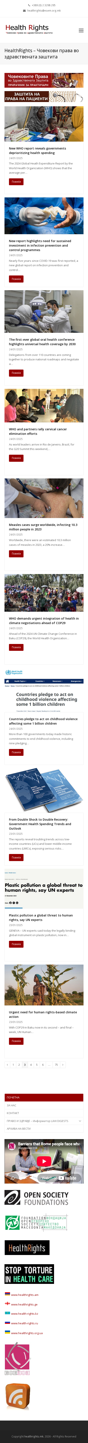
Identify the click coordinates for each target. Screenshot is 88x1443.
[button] (81, 30)
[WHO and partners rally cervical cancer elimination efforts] (44, 420)
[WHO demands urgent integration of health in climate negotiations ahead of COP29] (44, 609)
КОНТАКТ (13, 1113)
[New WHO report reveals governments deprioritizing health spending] (44, 139)
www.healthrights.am (24, 1295)
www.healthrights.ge (24, 1304)
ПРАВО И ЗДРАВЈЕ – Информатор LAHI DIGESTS (37, 1121)
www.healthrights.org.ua (26, 1333)
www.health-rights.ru (24, 1323)
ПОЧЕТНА (13, 1097)
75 (57, 1065)
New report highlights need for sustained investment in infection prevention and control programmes (40, 245)
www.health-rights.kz (24, 1314)
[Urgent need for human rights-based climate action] (44, 1003)
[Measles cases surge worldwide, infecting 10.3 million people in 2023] (44, 516)
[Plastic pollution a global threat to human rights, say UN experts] (44, 906)
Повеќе (16, 182)
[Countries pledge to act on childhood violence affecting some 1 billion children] (44, 710)
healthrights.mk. (34, 1436)
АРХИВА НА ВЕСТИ (19, 1129)
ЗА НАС (11, 1105)
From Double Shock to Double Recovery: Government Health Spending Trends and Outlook (40, 823)
